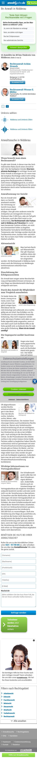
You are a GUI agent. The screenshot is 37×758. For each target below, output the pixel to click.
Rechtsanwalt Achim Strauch (20, 65)
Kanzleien (13, 736)
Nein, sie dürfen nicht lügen (13, 32)
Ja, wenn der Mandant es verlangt (15, 28)
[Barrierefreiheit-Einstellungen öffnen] (35, 381)
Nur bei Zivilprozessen (11, 36)
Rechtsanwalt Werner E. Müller (22, 90)
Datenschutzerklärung (22, 742)
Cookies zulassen (18, 389)
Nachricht (5, 590)
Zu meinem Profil (17, 82)
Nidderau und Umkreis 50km (21, 129)
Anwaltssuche (8, 732)
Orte (4, 736)
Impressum (7, 742)
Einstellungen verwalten (18, 394)
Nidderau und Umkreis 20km (21, 120)
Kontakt (5, 745)
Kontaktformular (22, 678)
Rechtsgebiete (23, 732)
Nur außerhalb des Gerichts (13, 40)
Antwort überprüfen (18, 47)
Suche (34, 3)
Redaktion (16, 745)
